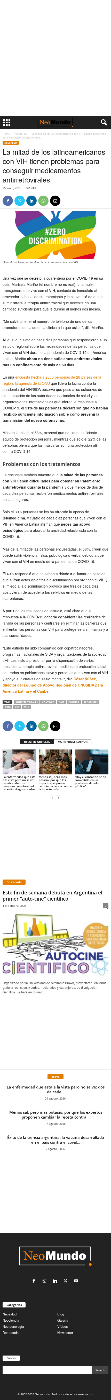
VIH (17, 707)
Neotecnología (13, 1326)
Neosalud (21, 133)
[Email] (55, 201)
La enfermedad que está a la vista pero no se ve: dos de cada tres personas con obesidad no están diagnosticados (19, 783)
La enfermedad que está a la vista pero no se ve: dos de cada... (56, 1089)
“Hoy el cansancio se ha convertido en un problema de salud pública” (90, 781)
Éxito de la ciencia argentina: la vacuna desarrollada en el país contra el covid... (55, 1140)
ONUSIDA (73, 702)
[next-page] (58, 798)
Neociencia (11, 1320)
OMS (61, 702)
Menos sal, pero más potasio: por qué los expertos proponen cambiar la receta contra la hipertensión (55, 783)
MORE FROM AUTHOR (73, 742)
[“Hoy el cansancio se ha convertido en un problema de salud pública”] (91, 761)
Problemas (91, 702)
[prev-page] (52, 798)
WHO (26, 707)
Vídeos (62, 1326)
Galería (62, 1320)
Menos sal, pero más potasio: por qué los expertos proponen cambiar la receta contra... (55, 1115)
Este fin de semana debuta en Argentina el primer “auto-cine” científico (52, 895)
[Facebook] (8, 201)
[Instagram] (45, 1281)
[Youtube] (77, 1281)
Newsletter (65, 1332)
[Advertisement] (55, 58)
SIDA (8, 707)
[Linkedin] (31, 201)
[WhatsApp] (43, 201)
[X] (19, 201)
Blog (60, 1314)
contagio (48, 702)
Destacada (11, 1332)
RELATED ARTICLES (37, 742)
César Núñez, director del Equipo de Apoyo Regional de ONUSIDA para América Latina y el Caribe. (53, 685)
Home (6, 133)
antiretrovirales (26, 702)
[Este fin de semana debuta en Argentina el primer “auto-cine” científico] (55, 944)
